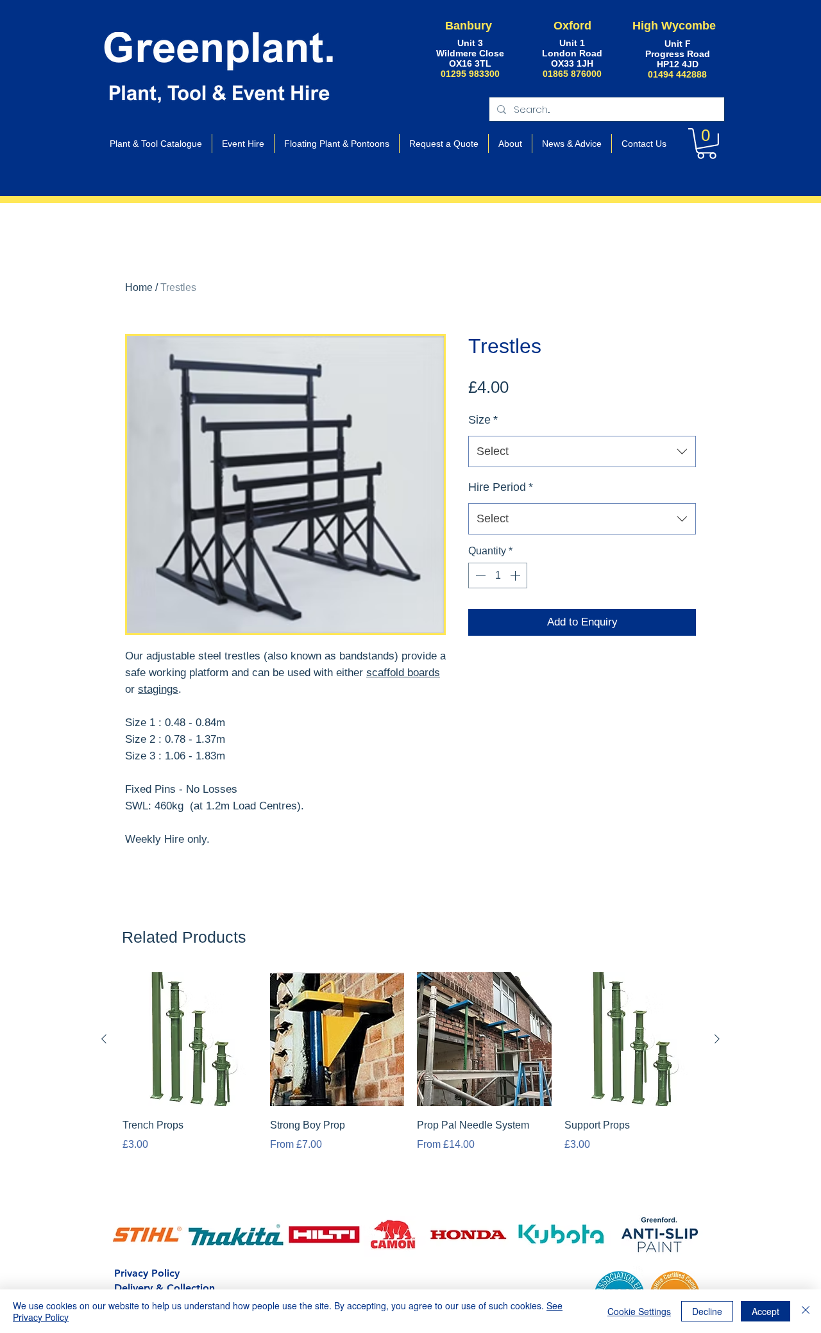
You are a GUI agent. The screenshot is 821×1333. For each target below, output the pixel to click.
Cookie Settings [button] (639, 1311)
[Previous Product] (104, 1039)
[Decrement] (479, 575)
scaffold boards (403, 672)
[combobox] (582, 452)
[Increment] (516, 575)
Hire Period (500, 487)
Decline (707, 1311)
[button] (706, 143)
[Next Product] (717, 1039)
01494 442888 (677, 74)
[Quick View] (190, 1039)
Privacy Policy (147, 1273)
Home (139, 287)
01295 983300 (470, 74)
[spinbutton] (497, 575)
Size (483, 419)
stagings (158, 689)
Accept (765, 1311)
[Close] (805, 1311)
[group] (410, 1080)
